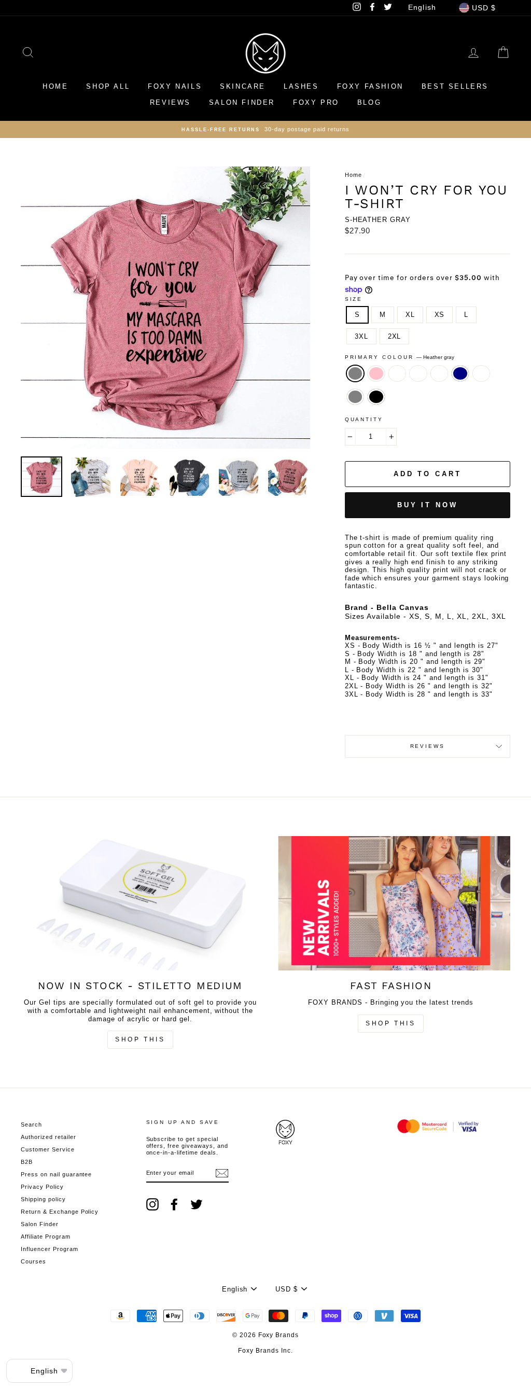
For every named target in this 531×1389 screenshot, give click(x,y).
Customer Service (48, 1149)
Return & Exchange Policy (60, 1212)
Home (55, 86)
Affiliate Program (46, 1236)
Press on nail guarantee (56, 1174)
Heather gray (355, 373)
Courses (33, 1261)
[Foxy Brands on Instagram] (152, 1204)
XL (410, 314)
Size (354, 299)
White (397, 373)
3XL (361, 336)
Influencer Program (49, 1249)
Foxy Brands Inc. (265, 1350)
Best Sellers (455, 86)
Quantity (364, 419)
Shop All (108, 86)
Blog (369, 102)
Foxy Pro (316, 102)
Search (31, 1124)
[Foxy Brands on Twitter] (196, 1204)
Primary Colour (400, 357)
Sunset (439, 373)
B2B (27, 1162)
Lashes (301, 86)
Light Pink (376, 373)
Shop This (140, 1039)
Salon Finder (242, 102)
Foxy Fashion (370, 86)
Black (376, 397)
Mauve (481, 373)
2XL (394, 336)
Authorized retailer (48, 1137)
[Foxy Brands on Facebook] (174, 1204)
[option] (165, 307)
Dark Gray (355, 397)
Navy (460, 373)
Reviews (170, 102)
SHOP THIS (390, 1023)
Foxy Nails (175, 86)
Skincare (243, 86)
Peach (418, 373)
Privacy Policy (42, 1187)
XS (440, 314)
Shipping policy (43, 1199)
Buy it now (427, 505)
